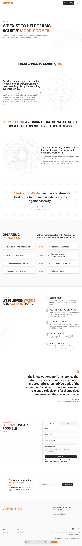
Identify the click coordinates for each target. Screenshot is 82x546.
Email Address (49, 434)
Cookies (19, 538)
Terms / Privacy (7, 538)
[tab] (52, 423)
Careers (5, 535)
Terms (62, 459)
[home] (9, 3)
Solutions (20, 532)
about (18, 529)
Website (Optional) (50, 440)
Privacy (67, 459)
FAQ (18, 535)
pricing (31, 3)
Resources (47, 3)
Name (47, 428)
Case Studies (39, 3)
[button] (23, 3)
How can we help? (50, 446)
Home (4, 529)
